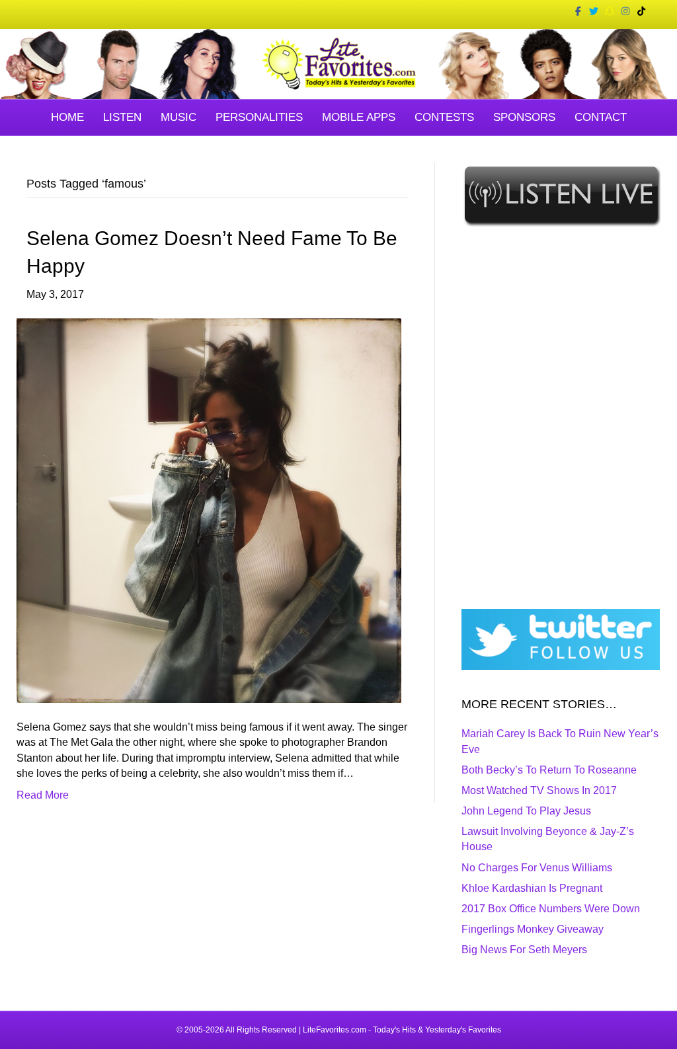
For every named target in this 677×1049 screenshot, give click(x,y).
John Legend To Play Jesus (526, 810)
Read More (43, 795)
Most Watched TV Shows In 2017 (539, 790)
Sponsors (524, 117)
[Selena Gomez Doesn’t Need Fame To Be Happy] (209, 509)
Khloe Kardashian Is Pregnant (531, 888)
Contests (444, 117)
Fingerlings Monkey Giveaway (532, 929)
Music (178, 117)
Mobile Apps (358, 117)
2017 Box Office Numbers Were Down (550, 908)
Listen (122, 117)
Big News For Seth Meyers (524, 949)
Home (67, 117)
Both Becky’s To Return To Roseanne (549, 770)
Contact (601, 117)
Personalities (259, 117)
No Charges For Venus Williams (536, 867)
